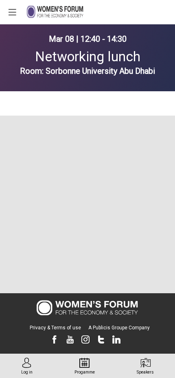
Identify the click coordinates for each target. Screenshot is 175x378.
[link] (27, 366)
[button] (12, 12)
